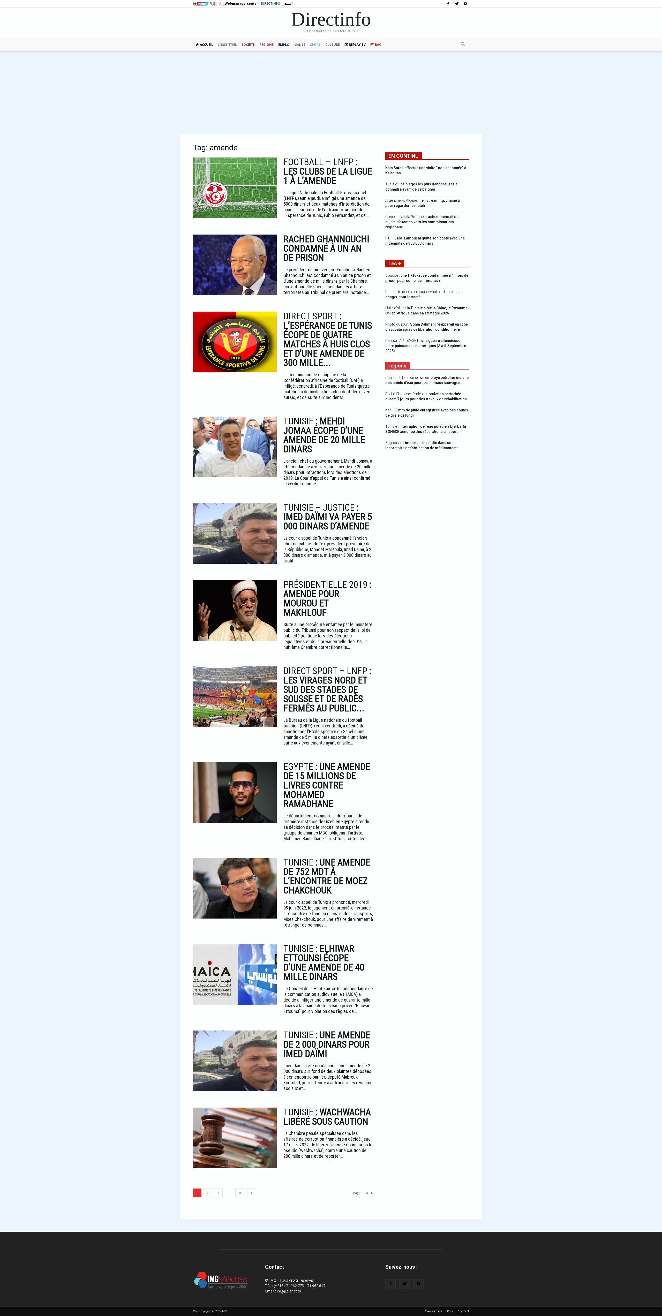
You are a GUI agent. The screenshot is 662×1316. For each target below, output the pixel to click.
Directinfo (270, 3)
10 (240, 1193)
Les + (394, 263)
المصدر (287, 3)
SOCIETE (248, 44)
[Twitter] (457, 3)
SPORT (315, 44)
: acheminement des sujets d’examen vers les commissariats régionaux (423, 222)
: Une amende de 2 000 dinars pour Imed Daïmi (326, 1044)
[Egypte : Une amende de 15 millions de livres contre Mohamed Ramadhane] (235, 792)
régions (397, 366)
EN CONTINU (403, 156)
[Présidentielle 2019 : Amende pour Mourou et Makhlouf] (235, 610)
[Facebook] (448, 3)
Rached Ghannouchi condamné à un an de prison (326, 248)
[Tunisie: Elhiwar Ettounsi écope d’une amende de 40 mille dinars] (235, 974)
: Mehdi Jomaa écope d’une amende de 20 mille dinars (324, 435)
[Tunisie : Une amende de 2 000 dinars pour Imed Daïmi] (235, 1061)
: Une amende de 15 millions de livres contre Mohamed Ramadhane (326, 785)
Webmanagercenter (241, 3)
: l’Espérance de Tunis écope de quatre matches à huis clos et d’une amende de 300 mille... (327, 339)
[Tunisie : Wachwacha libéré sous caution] (235, 1138)
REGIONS (266, 44)
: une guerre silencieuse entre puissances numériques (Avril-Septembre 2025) (425, 346)
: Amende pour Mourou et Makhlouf (327, 598)
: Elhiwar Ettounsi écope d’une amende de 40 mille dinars (323, 962)
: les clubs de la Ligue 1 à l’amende (327, 171)
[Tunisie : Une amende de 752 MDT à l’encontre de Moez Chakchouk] (235, 888)
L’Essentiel (227, 44)
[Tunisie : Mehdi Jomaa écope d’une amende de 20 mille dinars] (235, 447)
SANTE (300, 44)
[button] (463, 45)
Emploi (284, 44)
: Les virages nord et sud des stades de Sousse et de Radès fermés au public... (327, 690)
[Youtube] (465, 3)
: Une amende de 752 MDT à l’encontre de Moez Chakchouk (326, 876)
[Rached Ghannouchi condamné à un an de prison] (235, 265)
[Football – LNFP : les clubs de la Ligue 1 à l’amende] (235, 187)
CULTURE (332, 44)
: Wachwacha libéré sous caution (327, 1117)
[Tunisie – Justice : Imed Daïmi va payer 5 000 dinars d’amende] (235, 533)
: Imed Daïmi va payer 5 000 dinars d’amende (327, 517)
